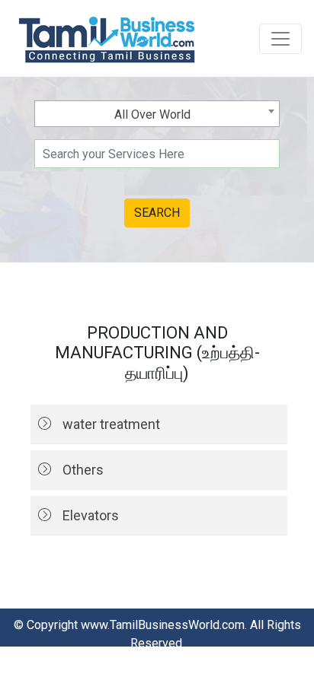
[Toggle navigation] (280, 39)
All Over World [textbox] (152, 114)
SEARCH (157, 212)
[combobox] (157, 113)
